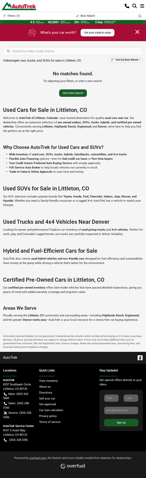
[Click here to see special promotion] (73, 22)
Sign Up (121, 422)
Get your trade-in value (97, 32)
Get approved (47, 404)
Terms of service (49, 422)
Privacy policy (48, 416)
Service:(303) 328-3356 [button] (17, 415)
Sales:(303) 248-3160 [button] (16, 405)
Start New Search (73, 93)
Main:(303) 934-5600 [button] (16, 396)
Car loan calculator (51, 410)
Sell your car (47, 398)
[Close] (137, 31)
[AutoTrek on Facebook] (138, 357)
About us (45, 386)
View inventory (48, 381)
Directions (45, 392)
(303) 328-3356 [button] (18, 440)
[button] (127, 6)
